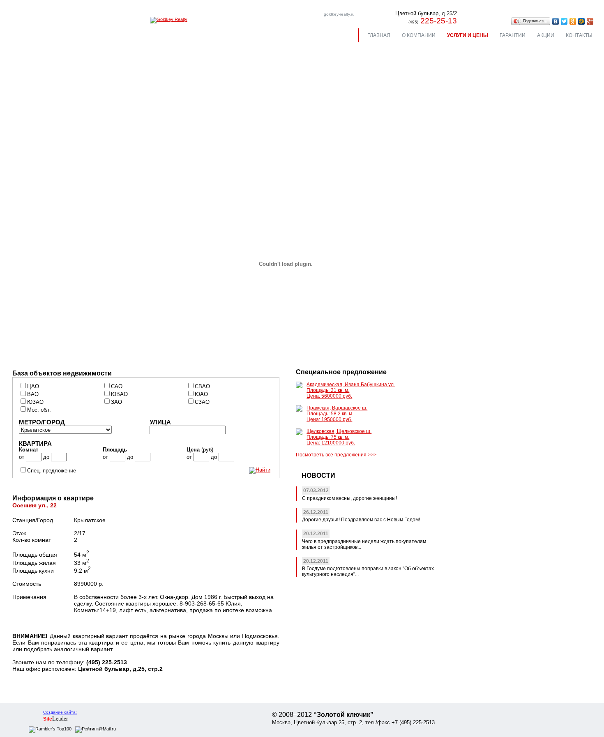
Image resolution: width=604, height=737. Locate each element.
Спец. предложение (51, 471)
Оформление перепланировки (69, 163)
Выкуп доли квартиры (445, 138)
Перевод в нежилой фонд (62, 150)
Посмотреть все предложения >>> (336, 455)
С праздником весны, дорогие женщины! (349, 498)
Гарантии (513, 35)
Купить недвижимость (58, 126)
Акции (545, 35)
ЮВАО (119, 394)
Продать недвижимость (60, 138)
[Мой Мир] (581, 21)
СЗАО (202, 402)
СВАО (202, 386)
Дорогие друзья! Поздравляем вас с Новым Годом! (361, 520)
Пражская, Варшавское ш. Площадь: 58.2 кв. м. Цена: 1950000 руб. (337, 413)
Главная (378, 35)
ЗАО (116, 402)
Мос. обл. (39, 410)
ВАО (33, 394)
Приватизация (434, 126)
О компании (419, 35)
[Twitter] (564, 21)
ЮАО (201, 394)
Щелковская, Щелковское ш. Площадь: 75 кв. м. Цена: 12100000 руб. (339, 437)
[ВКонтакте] (555, 21)
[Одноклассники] (573, 21)
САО (116, 386)
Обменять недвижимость (256, 126)
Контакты (579, 35)
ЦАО (33, 386)
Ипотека (232, 138)
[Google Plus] (590, 21)
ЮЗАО (35, 402)
